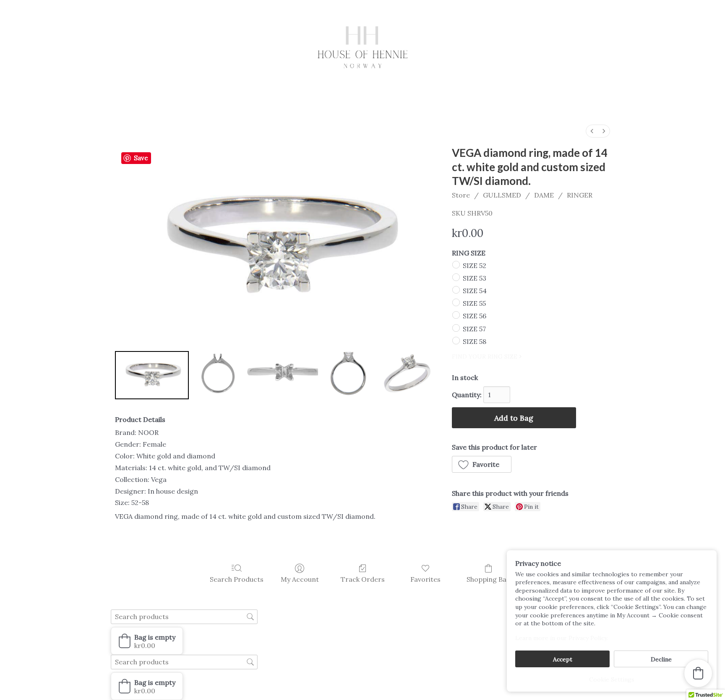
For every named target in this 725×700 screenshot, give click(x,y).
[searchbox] (184, 616)
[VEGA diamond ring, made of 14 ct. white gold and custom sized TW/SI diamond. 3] (345, 375)
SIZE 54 (475, 290)
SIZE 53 (474, 278)
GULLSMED (502, 195)
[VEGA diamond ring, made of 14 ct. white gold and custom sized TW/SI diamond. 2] (281, 375)
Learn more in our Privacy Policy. (561, 638)
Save (141, 158)
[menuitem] (592, 131)
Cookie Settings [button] (611, 679)
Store (461, 195)
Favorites (425, 579)
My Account (300, 579)
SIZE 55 (474, 303)
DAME (544, 195)
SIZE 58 (474, 341)
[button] (482, 464)
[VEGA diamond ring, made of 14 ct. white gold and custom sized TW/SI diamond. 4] (405, 375)
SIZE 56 (474, 316)
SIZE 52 (474, 265)
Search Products (236, 579)
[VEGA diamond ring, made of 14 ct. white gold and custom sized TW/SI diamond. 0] (152, 375)
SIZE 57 (474, 328)
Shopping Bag (489, 579)
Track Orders (363, 579)
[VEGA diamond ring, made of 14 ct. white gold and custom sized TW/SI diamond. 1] (216, 375)
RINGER (579, 195)
